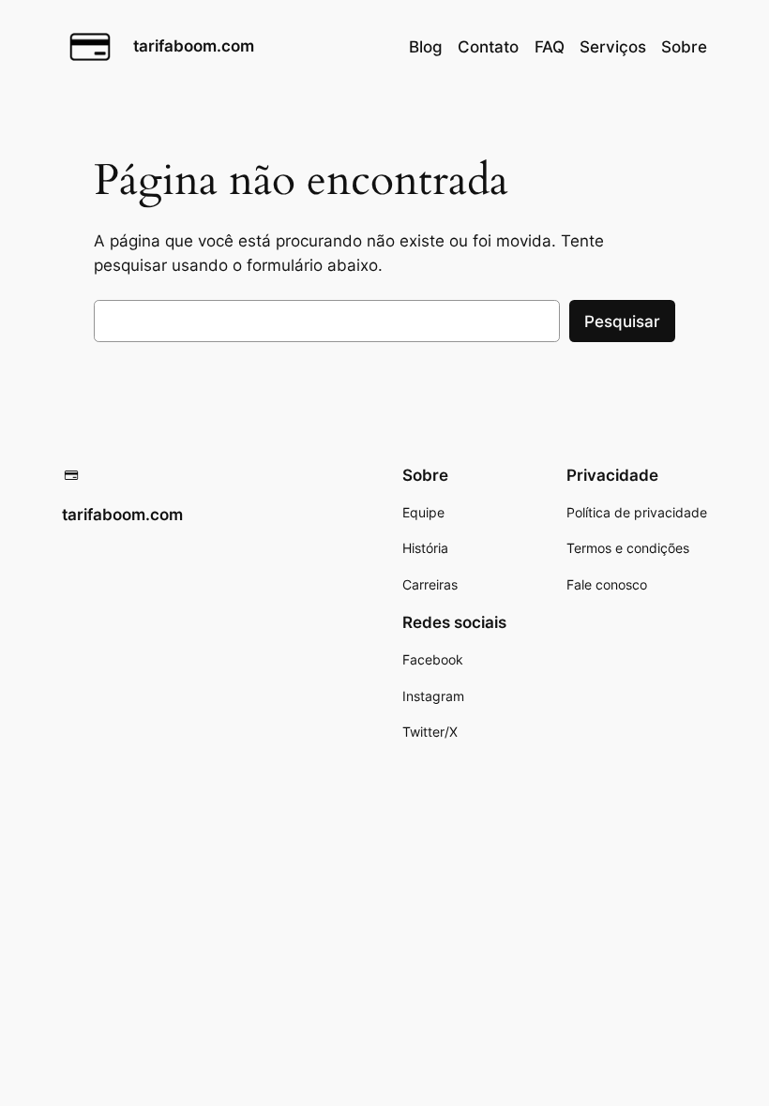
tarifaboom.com (193, 46)
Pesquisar (622, 321)
